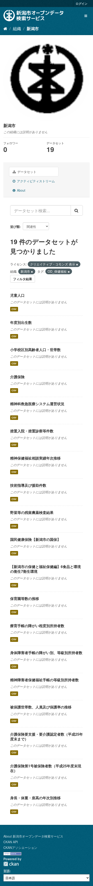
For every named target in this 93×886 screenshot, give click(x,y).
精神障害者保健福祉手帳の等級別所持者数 (44, 679)
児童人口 (17, 295)
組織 (17, 28)
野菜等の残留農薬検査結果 (31, 512)
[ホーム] (5, 28)
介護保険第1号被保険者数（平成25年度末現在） (45, 768)
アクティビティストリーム (35, 181)
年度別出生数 (21, 322)
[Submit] (77, 210)
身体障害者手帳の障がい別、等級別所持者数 (46, 652)
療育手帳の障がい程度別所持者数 (37, 625)
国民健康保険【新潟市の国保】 (35, 539)
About (20, 190)
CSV (14, 309)
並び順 (15, 226)
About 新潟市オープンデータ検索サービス (33, 836)
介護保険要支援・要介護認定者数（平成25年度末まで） (46, 737)
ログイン (81, 3)
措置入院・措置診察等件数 (31, 430)
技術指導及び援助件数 (28, 485)
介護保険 (17, 376)
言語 (6, 871)
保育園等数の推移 (24, 598)
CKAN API (10, 842)
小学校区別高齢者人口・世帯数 (35, 349)
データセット (26, 171)
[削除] (77, 264)
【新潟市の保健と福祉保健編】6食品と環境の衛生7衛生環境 (45, 569)
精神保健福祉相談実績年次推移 (35, 458)
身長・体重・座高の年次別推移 (35, 797)
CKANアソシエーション (20, 847)
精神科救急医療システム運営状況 (37, 403)
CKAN (11, 864)
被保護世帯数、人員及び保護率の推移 (41, 707)
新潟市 (33, 28)
